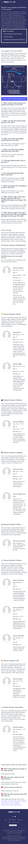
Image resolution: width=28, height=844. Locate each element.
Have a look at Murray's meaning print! (14, 99)
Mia (2, 801)
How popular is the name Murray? (13, 34)
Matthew (23, 801)
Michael (10, 801)
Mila (15, 801)
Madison (17, 803)
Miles (12, 803)
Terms (17, 822)
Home (5, 819)
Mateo (6, 801)
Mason (19, 801)
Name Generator (12, 819)
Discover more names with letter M (11, 805)
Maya (2, 803)
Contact (9, 822)
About (13, 822)
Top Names (19, 819)
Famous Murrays (8, 37)
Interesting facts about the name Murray (14, 39)
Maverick (7, 803)
